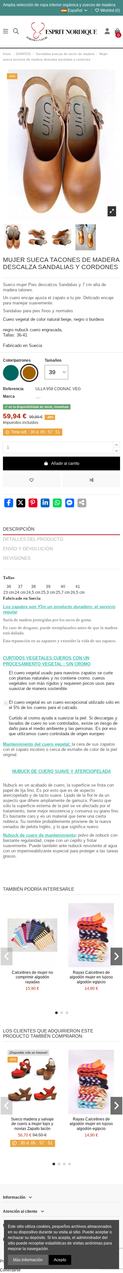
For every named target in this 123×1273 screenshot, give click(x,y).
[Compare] (32, 965)
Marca (9, 396)
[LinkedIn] (45, 503)
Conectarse (10, 1270)
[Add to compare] (91, 480)
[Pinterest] (33, 503)
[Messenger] (69, 503)
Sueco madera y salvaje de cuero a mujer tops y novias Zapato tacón (32, 1124)
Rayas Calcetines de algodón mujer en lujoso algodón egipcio (91, 977)
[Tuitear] (20, 503)
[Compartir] (8, 503)
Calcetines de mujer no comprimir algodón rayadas (32, 977)
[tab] (61, 566)
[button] (56, 1012)
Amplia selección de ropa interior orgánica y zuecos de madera (59, 5)
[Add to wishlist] (31, 480)
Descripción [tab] (18, 529)
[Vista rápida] (40, 965)
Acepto (60, 1260)
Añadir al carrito (65, 463)
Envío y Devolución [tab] (28, 548)
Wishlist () (109, 10)
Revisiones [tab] (17, 558)
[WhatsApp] (57, 503)
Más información (28, 1260)
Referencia (13, 389)
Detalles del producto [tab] (33, 539)
